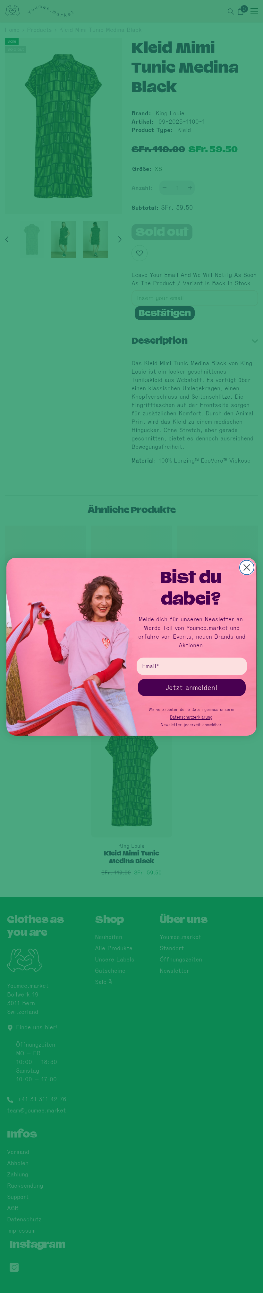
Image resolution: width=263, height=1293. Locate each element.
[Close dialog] (247, 567)
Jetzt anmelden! (191, 687)
